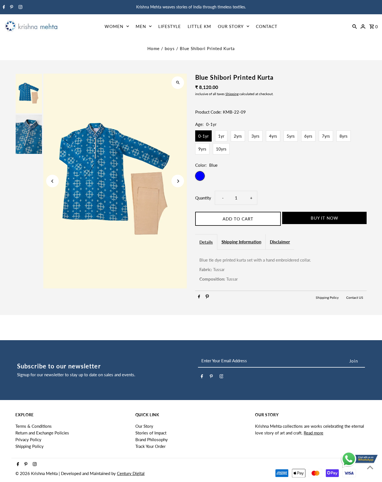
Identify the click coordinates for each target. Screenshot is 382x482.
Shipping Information (241, 241)
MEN (141, 26)
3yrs (255, 135)
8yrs (343, 135)
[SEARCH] (354, 26)
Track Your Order (150, 446)
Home (153, 48)
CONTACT (266, 26)
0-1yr (203, 135)
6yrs (308, 135)
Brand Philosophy (151, 439)
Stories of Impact (150, 432)
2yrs (238, 135)
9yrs (202, 148)
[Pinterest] (11, 7)
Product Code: (208, 111)
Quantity (203, 197)
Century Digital (131, 473)
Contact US (354, 297)
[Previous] (52, 181)
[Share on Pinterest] (207, 297)
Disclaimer (280, 241)
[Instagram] (19, 7)
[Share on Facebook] (199, 297)
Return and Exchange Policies (42, 432)
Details (206, 241)
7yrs (326, 135)
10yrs (221, 148)
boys (170, 48)
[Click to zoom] (177, 82)
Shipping (232, 94)
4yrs (273, 135)
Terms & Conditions (33, 426)
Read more (313, 432)
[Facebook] (3, 7)
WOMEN (114, 26)
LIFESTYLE (169, 26)
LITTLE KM (199, 26)
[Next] (177, 181)
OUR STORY (231, 26)
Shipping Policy (327, 297)
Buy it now (324, 217)
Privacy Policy (28, 439)
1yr (221, 135)
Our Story (144, 426)
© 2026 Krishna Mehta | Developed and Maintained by (66, 473)
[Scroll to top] (370, 467)
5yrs (291, 135)
